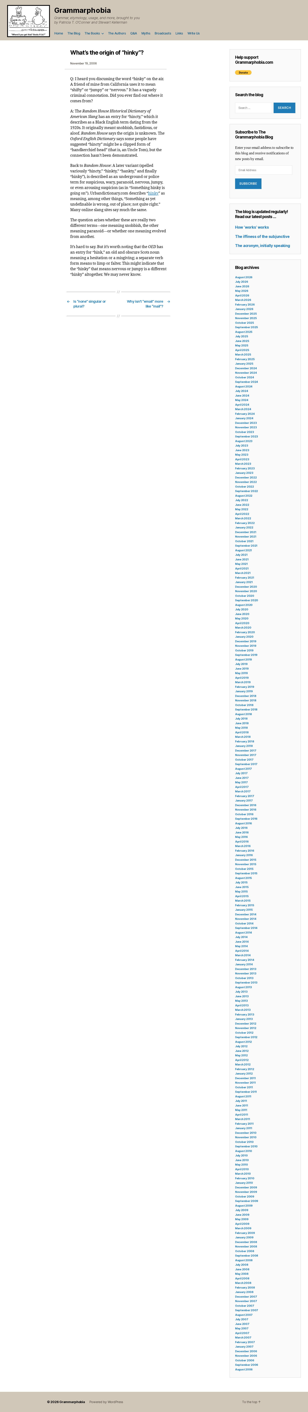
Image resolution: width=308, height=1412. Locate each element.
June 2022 (242, 504)
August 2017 (243, 768)
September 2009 (246, 1201)
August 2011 (243, 1096)
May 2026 (241, 291)
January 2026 (244, 309)
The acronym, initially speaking (262, 245)
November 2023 (246, 427)
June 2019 (242, 668)
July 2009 (241, 1210)
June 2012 (242, 1051)
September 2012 (246, 1037)
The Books (92, 33)
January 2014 (244, 964)
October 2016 (244, 814)
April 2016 (241, 841)
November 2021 (245, 536)
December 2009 (246, 1187)
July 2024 (241, 391)
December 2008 (246, 1242)
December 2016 (245, 805)
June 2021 (242, 559)
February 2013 (244, 1014)
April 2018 (241, 732)
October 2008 (244, 1251)
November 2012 (245, 1028)
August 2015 (243, 878)
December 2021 (245, 532)
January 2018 (244, 746)
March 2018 (242, 736)
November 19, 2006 (83, 63)
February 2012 (244, 1069)
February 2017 (244, 796)
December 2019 (245, 641)
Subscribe (248, 183)
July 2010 (241, 1155)
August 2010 (243, 1151)
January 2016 (244, 855)
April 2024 (242, 404)
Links (179, 33)
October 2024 (244, 377)
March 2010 (243, 1173)
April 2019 (241, 677)
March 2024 (243, 409)
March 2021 (242, 573)
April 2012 (241, 1060)
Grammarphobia (82, 10)
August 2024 (243, 386)
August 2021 (243, 550)
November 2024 (246, 372)
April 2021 (241, 568)
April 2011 (241, 1114)
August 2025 (243, 332)
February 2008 (245, 1287)
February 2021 (244, 577)
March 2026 (243, 300)
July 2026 (241, 281)
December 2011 (245, 1078)
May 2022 (241, 509)
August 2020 (244, 605)
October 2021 (244, 541)
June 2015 (242, 887)
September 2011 (246, 1091)
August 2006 (244, 1369)
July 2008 (241, 1264)
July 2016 (241, 827)
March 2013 (242, 1010)
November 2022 (246, 482)
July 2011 (241, 1101)
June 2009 (242, 1214)
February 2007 (245, 1342)
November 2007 (246, 1301)
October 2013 (244, 978)
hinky (153, 193)
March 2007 (243, 1337)
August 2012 (243, 1041)
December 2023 (246, 423)
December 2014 (245, 914)
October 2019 (244, 650)
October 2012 (244, 1032)
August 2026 (243, 277)
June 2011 (241, 1105)
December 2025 (246, 313)
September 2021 (246, 545)
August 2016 (243, 823)
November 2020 (246, 591)
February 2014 (244, 960)
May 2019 (241, 673)
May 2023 (241, 454)
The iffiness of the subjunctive (262, 236)
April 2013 (241, 1005)
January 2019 (244, 691)
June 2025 (242, 341)
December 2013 (245, 969)
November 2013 (245, 973)
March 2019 (242, 682)
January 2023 (244, 473)
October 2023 (244, 432)
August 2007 (244, 1315)
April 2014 (241, 950)
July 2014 (241, 937)
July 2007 (241, 1319)
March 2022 (243, 518)
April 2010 (242, 1169)
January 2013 (244, 1019)
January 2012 (244, 1073)
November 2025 (246, 318)
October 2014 (244, 923)
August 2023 (243, 441)
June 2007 (242, 1324)
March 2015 (242, 900)
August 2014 (243, 932)
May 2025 (241, 345)
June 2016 (242, 832)
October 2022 (244, 486)
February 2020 (245, 632)
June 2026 (242, 286)
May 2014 (241, 946)
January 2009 (244, 1237)
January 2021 (244, 582)
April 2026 (242, 295)
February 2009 (245, 1233)
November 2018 (245, 700)
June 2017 (242, 778)
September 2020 (246, 600)
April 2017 (241, 787)
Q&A (133, 33)
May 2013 (241, 1000)
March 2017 (242, 791)
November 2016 (245, 809)
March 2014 (242, 955)
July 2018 (241, 718)
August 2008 (244, 1260)
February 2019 (244, 687)
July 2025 (241, 336)
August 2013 (243, 987)
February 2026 (245, 304)
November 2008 (246, 1246)
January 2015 (244, 909)
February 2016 (244, 850)
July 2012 (241, 1046)
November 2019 (245, 645)
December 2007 (246, 1296)
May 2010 (241, 1164)
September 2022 (246, 491)
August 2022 (243, 495)
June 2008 (242, 1269)
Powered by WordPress (106, 1402)
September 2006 (246, 1364)
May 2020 (241, 618)
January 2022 (244, 527)
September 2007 (246, 1310)
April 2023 (242, 459)
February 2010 (244, 1178)
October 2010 (244, 1142)
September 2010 (246, 1146)
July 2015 (241, 882)
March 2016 (242, 846)
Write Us (194, 33)
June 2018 (242, 723)
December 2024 (246, 368)
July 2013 (241, 991)
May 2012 (241, 1055)
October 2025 (244, 322)
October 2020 (244, 595)
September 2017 (246, 764)
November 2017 (245, 755)
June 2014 (242, 941)
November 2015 (245, 864)
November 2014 (245, 919)
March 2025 (243, 354)
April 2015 (241, 896)
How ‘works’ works (252, 227)
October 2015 (244, 869)
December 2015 (245, 859)
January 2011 (243, 1128)
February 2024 (245, 413)
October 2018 (244, 705)
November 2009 (246, 1192)
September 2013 (246, 982)
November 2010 (245, 1137)
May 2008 (241, 1273)
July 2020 (241, 609)
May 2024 (241, 400)
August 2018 (243, 714)
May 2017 (241, 782)
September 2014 (246, 928)
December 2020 (246, 586)
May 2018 (241, 727)
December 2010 (245, 1132)
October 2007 (244, 1305)
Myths (146, 33)
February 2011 (244, 1123)
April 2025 (242, 350)
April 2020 (242, 623)
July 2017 (241, 773)
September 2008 (246, 1255)
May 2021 (241, 564)
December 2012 (245, 1023)
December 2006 (246, 1351)
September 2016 (246, 818)
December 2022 (246, 477)
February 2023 (245, 468)
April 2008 (242, 1278)
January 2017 (244, 800)
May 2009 (241, 1219)
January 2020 (244, 636)
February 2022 (245, 523)
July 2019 (241, 664)
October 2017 (244, 759)
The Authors (117, 33)
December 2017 (245, 750)
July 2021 (241, 554)
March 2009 (243, 1228)
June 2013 (242, 996)
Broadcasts (163, 33)
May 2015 (241, 891)
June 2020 (242, 614)
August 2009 (244, 1205)
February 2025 (245, 359)
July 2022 (241, 500)
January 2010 (244, 1182)
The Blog (73, 33)
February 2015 (244, 905)
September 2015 (246, 873)
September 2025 (246, 327)
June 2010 (242, 1160)
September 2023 (246, 436)
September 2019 (246, 655)
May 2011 (241, 1110)
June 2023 (242, 450)
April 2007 (242, 1333)
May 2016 (241, 837)
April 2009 (242, 1224)
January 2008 (244, 1292)
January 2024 (244, 418)
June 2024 (242, 395)
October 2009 (244, 1196)
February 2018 (244, 741)
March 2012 (242, 1064)
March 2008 (243, 1283)
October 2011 (244, 1087)
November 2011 (245, 1082)
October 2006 (244, 1360)
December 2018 (245, 696)
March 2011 (242, 1119)
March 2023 (243, 463)
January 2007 (244, 1346)
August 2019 (243, 659)
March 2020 (243, 627)
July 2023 (241, 445)
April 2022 (242, 514)
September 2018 (246, 709)
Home (58, 33)
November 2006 (246, 1355)
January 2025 (244, 363)
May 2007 (241, 1328)
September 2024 (246, 382)
